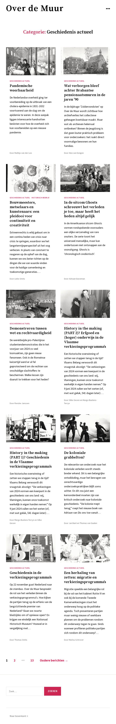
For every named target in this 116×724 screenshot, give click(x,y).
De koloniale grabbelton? (75, 455)
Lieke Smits (19, 278)
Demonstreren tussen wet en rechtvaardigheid (30, 330)
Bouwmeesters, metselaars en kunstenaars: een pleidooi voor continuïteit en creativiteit (24, 214)
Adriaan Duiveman (77, 278)
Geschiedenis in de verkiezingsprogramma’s (31, 575)
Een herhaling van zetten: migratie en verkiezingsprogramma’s (85, 577)
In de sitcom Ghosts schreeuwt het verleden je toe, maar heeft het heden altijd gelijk (84, 209)
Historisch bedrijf (41, 197)
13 (32, 660)
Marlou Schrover (76, 639)
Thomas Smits (20, 639)
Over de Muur (35, 8)
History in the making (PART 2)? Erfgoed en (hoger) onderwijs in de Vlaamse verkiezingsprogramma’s (85, 337)
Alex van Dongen (76, 153)
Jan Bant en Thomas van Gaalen (83, 523)
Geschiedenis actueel (20, 81)
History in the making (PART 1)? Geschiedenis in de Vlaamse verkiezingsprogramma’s (31, 460)
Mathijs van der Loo (23, 153)
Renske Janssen (21, 403)
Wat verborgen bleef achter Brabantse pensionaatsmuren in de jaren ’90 (84, 93)
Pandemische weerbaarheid (22, 88)
